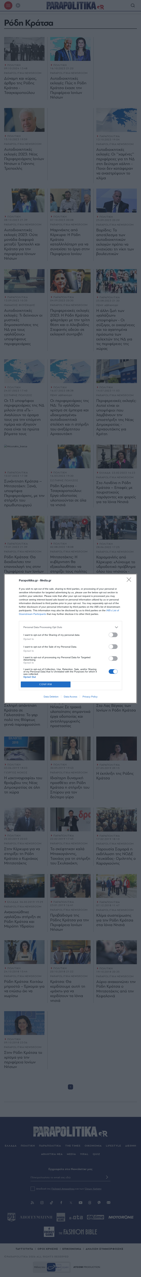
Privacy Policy (90, 696)
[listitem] (70, 627)
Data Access (70, 696)
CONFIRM (45, 684)
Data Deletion (51, 696)
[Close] (130, 580)
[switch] (113, 635)
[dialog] (70, 638)
